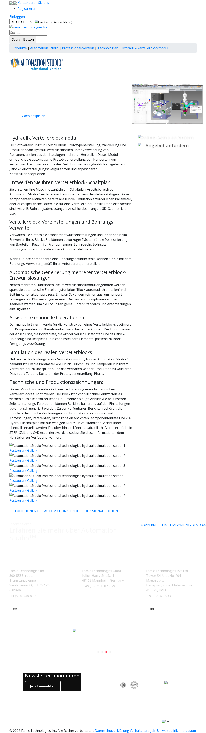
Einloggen (17, 16)
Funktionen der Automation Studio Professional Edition (66, 511)
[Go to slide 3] (106, 652)
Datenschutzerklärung (112, 730)
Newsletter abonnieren (52, 676)
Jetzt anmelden (42, 686)
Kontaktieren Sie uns (33, 2)
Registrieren (27, 8)
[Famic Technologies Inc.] (28, 27)
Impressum (187, 730)
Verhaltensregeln (143, 730)
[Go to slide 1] (98, 652)
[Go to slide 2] (102, 652)
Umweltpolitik (167, 730)
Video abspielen (33, 116)
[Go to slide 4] (110, 652)
